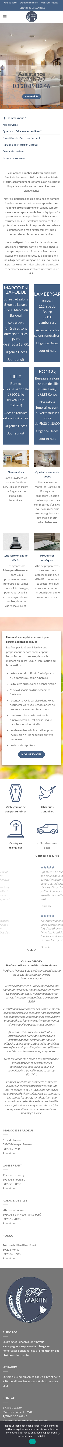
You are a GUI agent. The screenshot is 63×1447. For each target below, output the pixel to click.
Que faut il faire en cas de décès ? (22, 131)
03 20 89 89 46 (18, 1416)
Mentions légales (49, 2)
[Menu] (5, 16)
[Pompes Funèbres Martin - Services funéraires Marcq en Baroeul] (31, 17)
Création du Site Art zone (32, 7)
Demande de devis (29, 2)
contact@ (9, 1420)
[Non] (58, 1435)
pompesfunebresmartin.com (31, 1420)
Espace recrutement (15, 158)
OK (32, 1441)
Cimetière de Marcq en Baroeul (21, 138)
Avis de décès (11, 2)
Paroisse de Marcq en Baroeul (20, 144)
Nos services (10, 124)
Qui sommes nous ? (14, 117)
